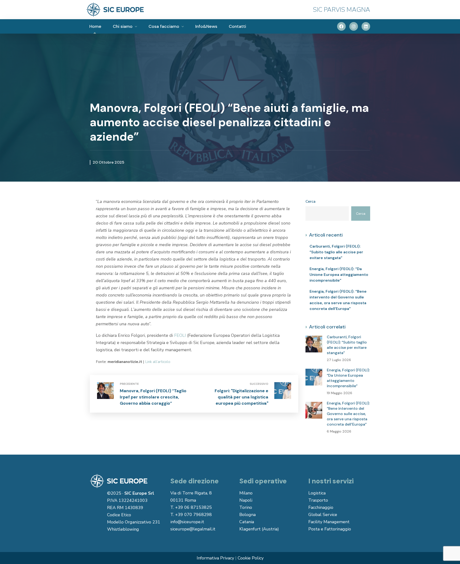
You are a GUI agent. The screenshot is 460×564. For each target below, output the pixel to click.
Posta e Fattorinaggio (329, 529)
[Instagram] (353, 26)
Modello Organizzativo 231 (133, 522)
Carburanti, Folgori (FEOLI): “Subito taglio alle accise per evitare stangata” (336, 252)
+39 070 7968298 (193, 514)
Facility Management (329, 522)
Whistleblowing (123, 529)
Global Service (322, 514)
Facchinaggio (320, 507)
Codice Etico (119, 515)
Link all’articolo (157, 361)
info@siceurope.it (187, 522)
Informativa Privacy (215, 558)
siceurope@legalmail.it (192, 529)
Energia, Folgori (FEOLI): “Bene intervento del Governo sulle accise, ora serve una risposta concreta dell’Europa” (338, 300)
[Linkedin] (366, 26)
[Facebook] (341, 26)
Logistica (317, 493)
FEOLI (180, 335)
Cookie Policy (251, 558)
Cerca (310, 201)
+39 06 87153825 (193, 507)
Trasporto (318, 500)
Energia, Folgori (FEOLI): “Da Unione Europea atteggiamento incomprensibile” (339, 274)
